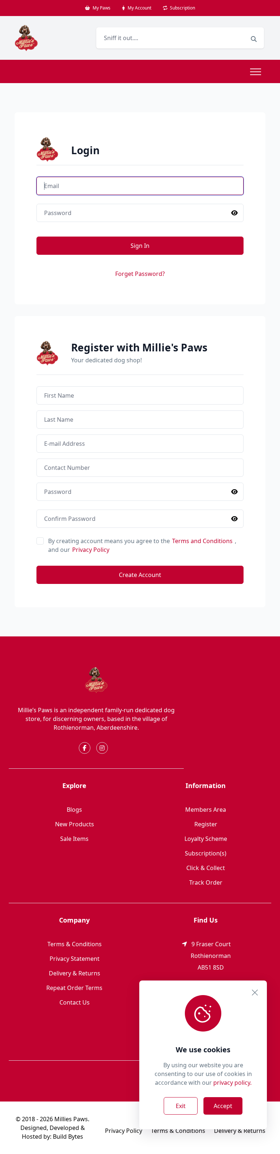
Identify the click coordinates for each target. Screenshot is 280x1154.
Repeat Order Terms (74, 988)
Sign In (140, 246)
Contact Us (74, 1002)
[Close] (255, 992)
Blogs (74, 810)
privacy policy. (232, 1083)
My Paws (101, 8)
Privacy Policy (90, 550)
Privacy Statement (75, 959)
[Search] (254, 39)
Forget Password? (140, 274)
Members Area (205, 810)
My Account (139, 8)
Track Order (205, 882)
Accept (223, 1106)
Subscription (182, 8)
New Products (74, 824)
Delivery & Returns (74, 973)
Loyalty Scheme (205, 839)
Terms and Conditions (203, 541)
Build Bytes (68, 1136)
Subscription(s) (205, 853)
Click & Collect (205, 868)
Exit (181, 1106)
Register (205, 824)
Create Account (140, 575)
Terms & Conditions (74, 944)
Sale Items (74, 839)
